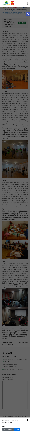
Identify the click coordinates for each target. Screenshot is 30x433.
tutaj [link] (3, 426)
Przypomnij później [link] (8, 429)
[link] (28, 14)
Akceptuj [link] (17, 429)
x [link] (27, 420)
